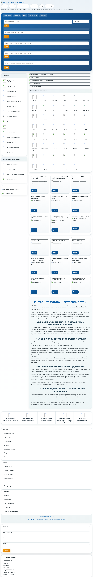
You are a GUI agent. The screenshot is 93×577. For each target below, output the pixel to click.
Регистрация (49, 6)
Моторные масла (8, 478)
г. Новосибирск (8, 560)
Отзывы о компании (9, 456)
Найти (6, 46)
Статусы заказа (8, 441)
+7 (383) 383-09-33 (21, 9)
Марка (24, 15)
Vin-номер (17, 15)
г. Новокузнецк (8, 561)
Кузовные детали (8, 474)
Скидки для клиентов (9, 449)
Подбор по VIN (8, 466)
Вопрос (5, 543)
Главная (4, 6)
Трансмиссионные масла (11, 482)
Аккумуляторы (8, 486)
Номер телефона (7, 532)
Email (4, 537)
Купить (34, 190)
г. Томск (6, 563)
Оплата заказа (8, 437)
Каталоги (12, 6)
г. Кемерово (7, 567)
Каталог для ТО (33, 15)
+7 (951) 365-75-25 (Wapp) (33, 9)
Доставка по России (23, 6)
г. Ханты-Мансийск (9, 569)
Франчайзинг (7, 499)
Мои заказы (34, 6)
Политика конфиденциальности (12, 511)
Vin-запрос (43, 15)
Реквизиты (7, 507)
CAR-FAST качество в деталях (13, 2)
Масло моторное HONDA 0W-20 (80, 216)
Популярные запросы (10, 453)
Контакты (6, 495)
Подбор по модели (9, 470)
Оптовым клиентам (9, 503)
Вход (41, 6)
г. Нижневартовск (9, 574)
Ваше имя (5, 526)
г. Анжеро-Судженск (9, 572)
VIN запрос (7, 445)
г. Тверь (6, 571)
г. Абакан (6, 565)
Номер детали (7, 15)
